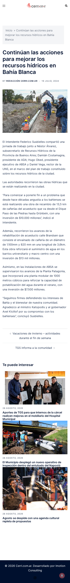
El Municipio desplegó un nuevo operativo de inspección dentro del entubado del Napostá (32, 463)
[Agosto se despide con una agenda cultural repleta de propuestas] (35, 488)
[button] (66, 5)
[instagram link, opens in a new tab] (35, 577)
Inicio (9, 30)
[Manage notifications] (62, 575)
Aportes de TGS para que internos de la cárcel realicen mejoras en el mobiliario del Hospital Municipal (32, 416)
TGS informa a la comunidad (33, 347)
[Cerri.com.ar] (36, 5)
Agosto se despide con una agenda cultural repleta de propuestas (31, 519)
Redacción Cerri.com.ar (22, 81)
